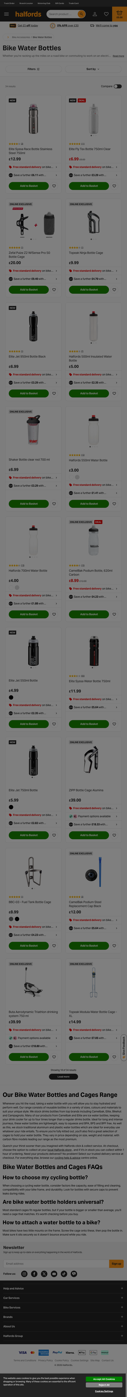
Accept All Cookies (104, 1379)
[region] (63, 1385)
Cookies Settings (104, 1391)
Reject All (104, 1384)
